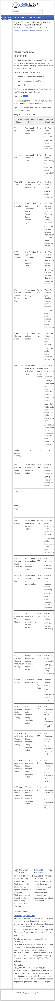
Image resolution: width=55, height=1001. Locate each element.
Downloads (6, 20)
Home (3, 17)
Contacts (30, 17)
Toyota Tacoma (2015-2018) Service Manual (29, 28)
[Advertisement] (33, 40)
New (9, 17)
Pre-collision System (28, 30)
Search (39, 17)
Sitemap (20, 17)
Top (14, 17)
